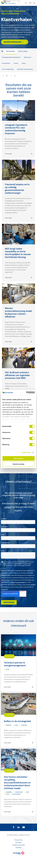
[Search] (26, 3)
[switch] (32, 432)
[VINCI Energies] (18, 854)
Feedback (19, 847)
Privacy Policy (18, 840)
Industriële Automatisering (25, 69)
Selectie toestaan (18, 464)
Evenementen (6, 63)
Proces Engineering (8, 69)
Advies (24, 63)
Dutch (8, 1)
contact (8, 506)
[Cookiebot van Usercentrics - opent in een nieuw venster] (26, 392)
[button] (14, 42)
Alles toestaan (18, 458)
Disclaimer (18, 842)
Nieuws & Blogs (23, 51)
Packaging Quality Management (11, 57)
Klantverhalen (10, 51)
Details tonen (26, 452)
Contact (16, 63)
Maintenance (27, 57)
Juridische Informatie (18, 845)
